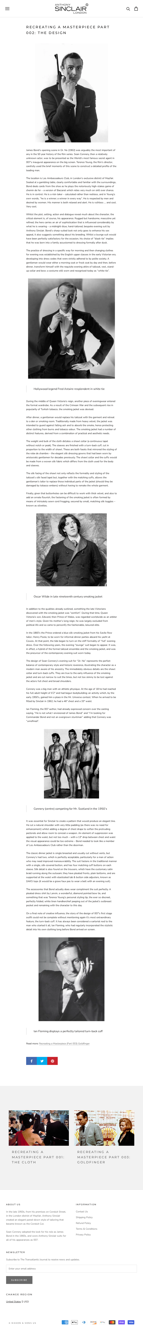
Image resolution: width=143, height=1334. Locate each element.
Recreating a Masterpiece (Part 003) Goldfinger (64, 1043)
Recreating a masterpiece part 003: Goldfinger (104, 1157)
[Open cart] (136, 9)
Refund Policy (83, 1223)
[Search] (128, 8)
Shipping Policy (84, 1217)
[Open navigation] (7, 8)
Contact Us (82, 1211)
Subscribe (19, 1280)
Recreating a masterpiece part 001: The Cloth (38, 1157)
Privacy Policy (83, 1234)
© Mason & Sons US (22, 1323)
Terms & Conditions (86, 1229)
